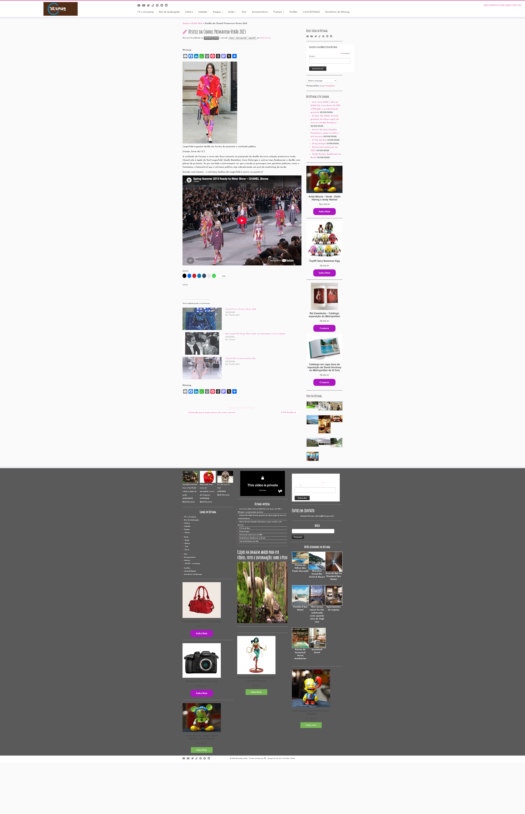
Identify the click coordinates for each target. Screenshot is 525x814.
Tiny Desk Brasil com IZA (249, 541)
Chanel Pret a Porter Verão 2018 (240, 309)
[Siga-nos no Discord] (167, 5)
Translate (330, 86)
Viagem (217, 12)
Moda (216, 38)
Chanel (231, 38)
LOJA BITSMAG (311, 12)
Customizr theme (288, 758)
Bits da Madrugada (169, 12)
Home (186, 23)
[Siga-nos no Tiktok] (154, 5)
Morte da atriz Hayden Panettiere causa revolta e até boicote (324, 133)
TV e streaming (145, 12)
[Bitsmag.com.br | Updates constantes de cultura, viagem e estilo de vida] (60, 9)
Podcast (278, 12)
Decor (187, 549)
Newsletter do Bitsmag (337, 12)
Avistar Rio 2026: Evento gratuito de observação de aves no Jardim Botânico (324, 119)
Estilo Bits (197, 23)
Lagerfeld (251, 38)
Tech (186, 546)
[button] (312, 405)
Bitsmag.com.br (242, 758)
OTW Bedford (290, 413)
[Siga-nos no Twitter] (149, 5)
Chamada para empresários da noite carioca (210, 413)
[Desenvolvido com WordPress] (265, 758)
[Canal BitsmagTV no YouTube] (144, 5)
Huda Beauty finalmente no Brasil (252, 538)
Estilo (231, 12)
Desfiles (293, 12)
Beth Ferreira (265, 38)
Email (312, 56)
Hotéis (187, 532)
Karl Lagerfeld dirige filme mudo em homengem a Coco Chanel (255, 334)
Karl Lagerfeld (241, 38)
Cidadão (202, 12)
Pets (244, 12)
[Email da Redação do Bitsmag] (139, 5)
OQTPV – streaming (192, 563)
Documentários (260, 12)
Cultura (189, 12)
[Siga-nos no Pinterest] (158, 5)
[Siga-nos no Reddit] (162, 5)
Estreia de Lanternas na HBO (250, 535)
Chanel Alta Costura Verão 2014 (240, 359)
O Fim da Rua (319, 140)
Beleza (187, 543)
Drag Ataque (319, 144)
